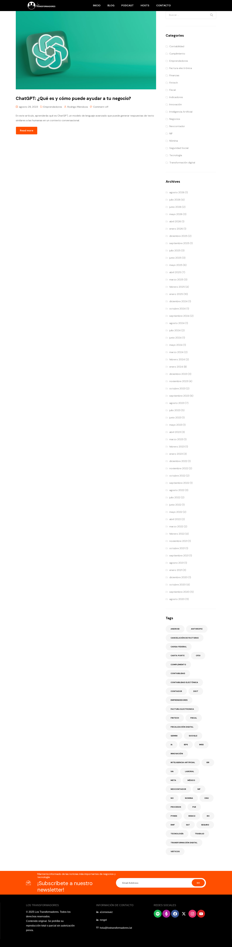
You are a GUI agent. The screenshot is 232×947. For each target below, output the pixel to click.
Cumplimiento (177, 53)
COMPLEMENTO (178, 664)
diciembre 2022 (178, 461)
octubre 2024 (177, 308)
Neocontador (177, 126)
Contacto (163, 5)
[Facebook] (175, 914)
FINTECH (175, 718)
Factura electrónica (180, 68)
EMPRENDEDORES (179, 700)
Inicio (97, 5)
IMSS (201, 744)
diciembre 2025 (178, 236)
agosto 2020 (177, 599)
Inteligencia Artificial (180, 111)
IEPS (186, 744)
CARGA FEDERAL (179, 646)
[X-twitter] (184, 914)
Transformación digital (182, 162)
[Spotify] (158, 914)
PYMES (174, 816)
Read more (26, 130)
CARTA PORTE (177, 655)
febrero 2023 (177, 446)
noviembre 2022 (178, 468)
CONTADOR (176, 691)
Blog (110, 5)
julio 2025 (175, 250)
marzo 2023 (176, 439)
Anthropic (197, 629)
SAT (188, 825)
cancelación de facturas (185, 638)
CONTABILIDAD (178, 673)
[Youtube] (201, 914)
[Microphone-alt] (166, 914)
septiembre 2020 (179, 591)
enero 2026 (176, 228)
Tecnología (175, 155)
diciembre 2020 (178, 577)
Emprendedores (52, 106)
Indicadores (176, 97)
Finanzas (174, 75)
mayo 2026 (175, 214)
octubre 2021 (177, 548)
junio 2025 (175, 257)
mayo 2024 (176, 345)
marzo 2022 (176, 526)
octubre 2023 (177, 388)
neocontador (178, 789)
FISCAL (193, 718)
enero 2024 (176, 366)
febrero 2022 (177, 533)
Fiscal (172, 90)
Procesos (176, 807)
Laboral (189, 771)
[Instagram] (192, 914)
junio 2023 (175, 417)
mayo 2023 (175, 424)
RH (208, 816)
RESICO (191, 816)
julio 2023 (174, 410)
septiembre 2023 (179, 395)
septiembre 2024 (179, 316)
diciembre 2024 (178, 301)
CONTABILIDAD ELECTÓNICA (184, 682)
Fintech (173, 82)
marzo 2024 (176, 352)
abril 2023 (175, 432)
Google (193, 735)
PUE (194, 807)
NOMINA (189, 798)
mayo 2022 (175, 512)
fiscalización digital (182, 727)
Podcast (127, 5)
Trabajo (199, 833)
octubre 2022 (177, 475)
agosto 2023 (176, 403)
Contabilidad (176, 46)
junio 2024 (175, 337)
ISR (207, 762)
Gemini (174, 735)
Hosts (145, 5)
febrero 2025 (177, 286)
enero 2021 (175, 570)
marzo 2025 (176, 279)
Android (175, 629)
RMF (173, 825)
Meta (173, 780)
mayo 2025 (175, 265)
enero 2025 (176, 294)
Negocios (174, 119)
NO (172, 798)
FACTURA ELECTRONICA (182, 709)
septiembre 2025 (179, 243)
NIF (171, 133)
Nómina (173, 140)
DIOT (195, 691)
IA (172, 744)
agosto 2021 (176, 562)
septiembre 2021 (179, 555)
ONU (206, 798)
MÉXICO (191, 780)
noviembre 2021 (178, 541)
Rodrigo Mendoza (77, 106)
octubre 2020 (177, 584)
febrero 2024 (177, 359)
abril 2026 (175, 221)
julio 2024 (175, 330)
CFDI (198, 655)
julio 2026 (175, 199)
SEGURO (205, 825)
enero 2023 (176, 454)
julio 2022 (174, 497)
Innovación (175, 104)
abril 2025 (175, 272)
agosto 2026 (176, 192)
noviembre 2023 (178, 381)
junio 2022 (175, 504)
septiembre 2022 (179, 483)
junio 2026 (175, 207)
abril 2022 (175, 519)
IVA (172, 771)
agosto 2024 (177, 323)
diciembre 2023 (178, 374)
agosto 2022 (176, 490)
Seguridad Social (178, 148)
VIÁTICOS (175, 851)
